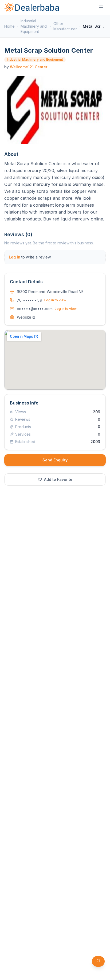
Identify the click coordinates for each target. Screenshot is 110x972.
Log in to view (55, 300)
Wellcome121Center (28, 67)
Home (9, 26)
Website (24, 317)
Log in (14, 257)
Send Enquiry (55, 460)
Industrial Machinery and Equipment (34, 26)
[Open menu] (101, 7)
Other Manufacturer (65, 26)
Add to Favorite (58, 479)
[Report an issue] (98, 961)
